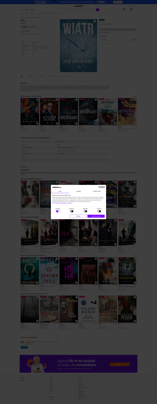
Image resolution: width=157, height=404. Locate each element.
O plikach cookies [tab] (97, 191)
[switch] (71, 211)
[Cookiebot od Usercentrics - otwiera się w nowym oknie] (99, 187)
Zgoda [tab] (60, 191)
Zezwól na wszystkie (96, 216)
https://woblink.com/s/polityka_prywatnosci (62, 203)
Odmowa (78, 216)
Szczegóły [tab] (78, 191)
